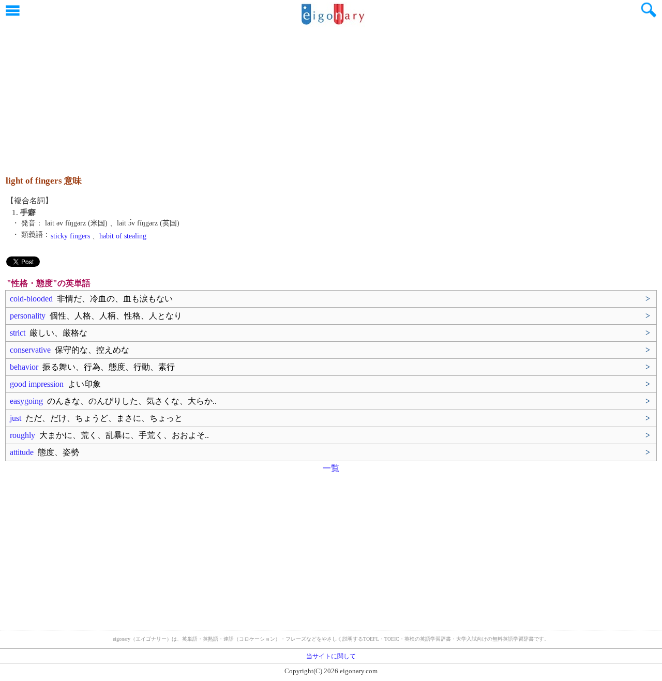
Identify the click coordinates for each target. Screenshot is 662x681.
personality (96, 315)
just (96, 418)
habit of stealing (122, 236)
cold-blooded (91, 298)
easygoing (113, 401)
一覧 (331, 468)
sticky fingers (70, 236)
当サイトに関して (331, 656)
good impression (55, 384)
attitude (44, 452)
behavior (92, 366)
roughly (109, 435)
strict (48, 332)
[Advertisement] (331, 95)
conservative (69, 349)
